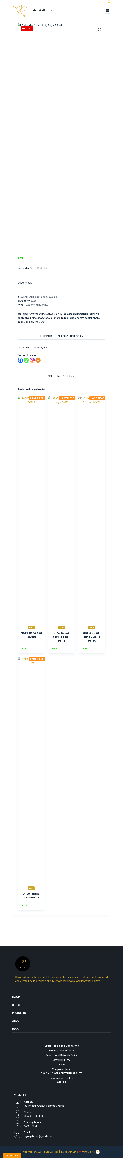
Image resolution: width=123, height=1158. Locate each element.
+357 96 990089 (33, 1115)
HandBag (30, 305)
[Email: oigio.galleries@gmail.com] (17, 1134)
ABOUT (16, 1020)
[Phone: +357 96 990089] (17, 1114)
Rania (45, 305)
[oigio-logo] (20, 10)
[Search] (109, 1)
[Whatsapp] (26, 360)
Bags (34, 301)
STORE (16, 1004)
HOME (16, 997)
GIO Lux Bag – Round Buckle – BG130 (92, 636)
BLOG (15, 1028)
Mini (38, 305)
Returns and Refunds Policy (61, 1055)
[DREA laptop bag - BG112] (31, 769)
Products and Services (61, 1050)
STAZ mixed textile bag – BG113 (61, 636)
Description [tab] (46, 336)
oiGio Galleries (41, 10)
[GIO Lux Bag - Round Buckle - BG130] (91, 509)
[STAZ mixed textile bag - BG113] (61, 509)
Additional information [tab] (70, 336)
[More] (38, 360)
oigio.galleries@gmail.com (38, 1136)
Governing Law (61, 1059)
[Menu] (108, 11)
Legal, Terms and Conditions (61, 1045)
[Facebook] (20, 360)
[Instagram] (32, 360)
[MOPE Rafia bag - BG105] (31, 509)
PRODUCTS (61, 1012)
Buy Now (38, 648)
